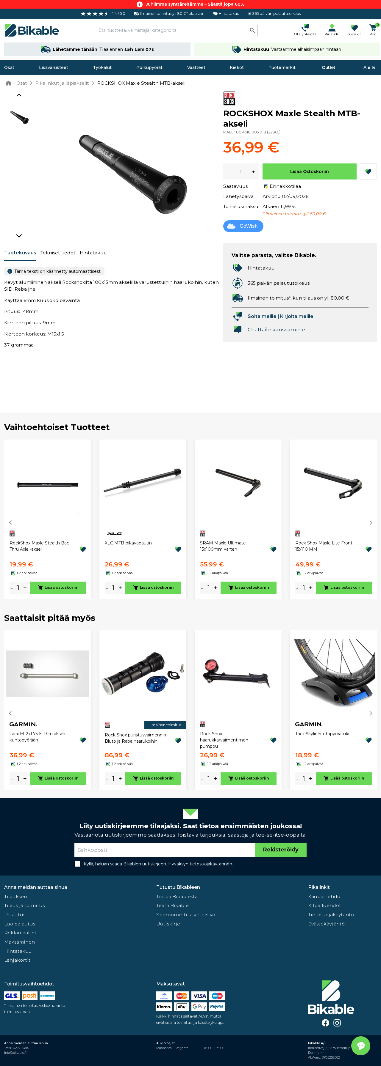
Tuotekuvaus (20, 253)
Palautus (14, 914)
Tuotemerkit (282, 67)
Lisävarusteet (53, 67)
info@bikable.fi (15, 1053)
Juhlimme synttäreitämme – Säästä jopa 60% (195, 4)
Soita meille (262, 316)
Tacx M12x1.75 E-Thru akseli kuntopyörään (37, 737)
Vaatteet (196, 67)
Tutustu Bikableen (178, 887)
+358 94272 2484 (16, 1048)
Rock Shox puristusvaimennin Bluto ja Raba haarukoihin (135, 738)
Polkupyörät (149, 67)
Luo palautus (19, 924)
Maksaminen (19, 942)
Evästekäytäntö (326, 924)
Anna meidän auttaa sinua (35, 887)
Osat (9, 67)
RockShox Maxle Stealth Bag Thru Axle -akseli (40, 546)
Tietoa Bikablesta (177, 896)
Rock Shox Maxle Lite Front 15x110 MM (323, 546)
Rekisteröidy (280, 849)
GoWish (248, 226)
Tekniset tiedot (58, 253)
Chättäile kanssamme (276, 329)
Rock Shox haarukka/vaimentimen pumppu (224, 740)
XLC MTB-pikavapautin (128, 543)
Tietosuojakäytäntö (331, 914)
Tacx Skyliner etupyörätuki (322, 733)
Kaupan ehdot (325, 896)
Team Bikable (172, 905)
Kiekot (237, 67)
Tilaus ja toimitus (24, 905)
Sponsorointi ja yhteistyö (185, 914)
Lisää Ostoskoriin (309, 171)
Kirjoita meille (296, 316)
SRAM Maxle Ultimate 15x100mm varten (223, 546)
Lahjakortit (17, 960)
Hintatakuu (93, 253)
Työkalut (102, 67)
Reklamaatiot (20, 933)
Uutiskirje (168, 924)
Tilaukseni (16, 896)
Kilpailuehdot (324, 905)
